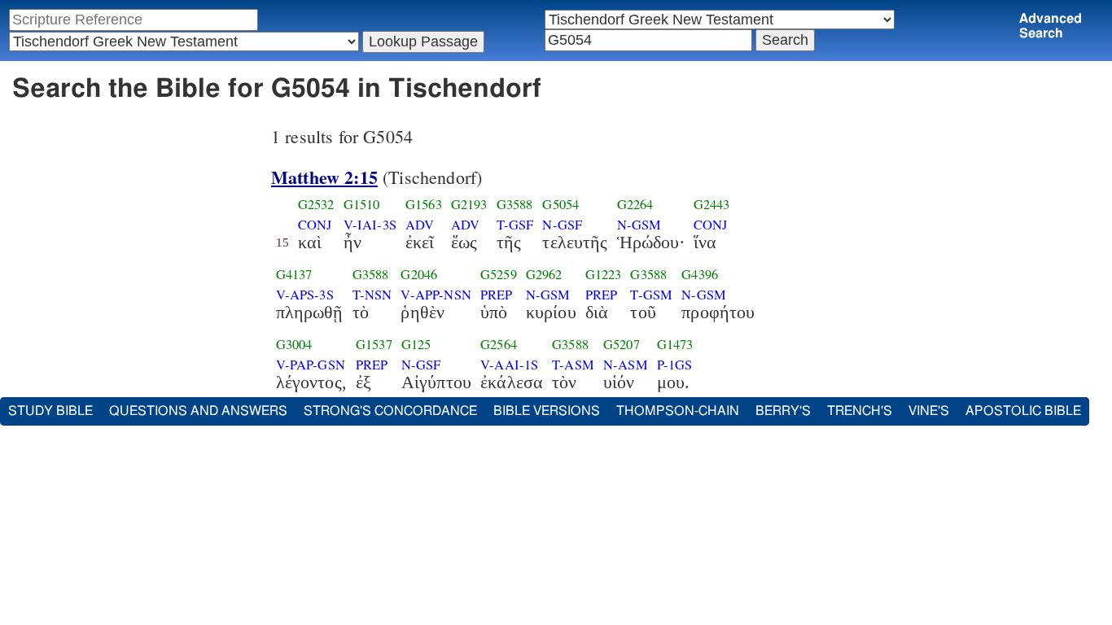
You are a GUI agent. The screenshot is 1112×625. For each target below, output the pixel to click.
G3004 (294, 344)
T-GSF (515, 225)
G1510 (362, 204)
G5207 (621, 344)
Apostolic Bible (1023, 410)
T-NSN (372, 295)
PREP (496, 295)
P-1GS (675, 365)
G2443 (712, 204)
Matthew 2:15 (324, 177)
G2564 (498, 344)
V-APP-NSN (436, 295)
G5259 (498, 274)
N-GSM (639, 225)
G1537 (374, 344)
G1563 (423, 204)
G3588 (515, 204)
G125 (416, 344)
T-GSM (651, 295)
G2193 (469, 204)
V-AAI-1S (509, 365)
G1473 (675, 344)
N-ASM (625, 365)
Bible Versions (546, 410)
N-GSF (562, 225)
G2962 (544, 274)
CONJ (315, 225)
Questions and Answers (198, 410)
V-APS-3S (305, 295)
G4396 (699, 274)
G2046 (419, 274)
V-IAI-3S (370, 225)
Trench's (859, 410)
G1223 (603, 274)
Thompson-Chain (677, 410)
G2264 (635, 204)
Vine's (928, 410)
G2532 (316, 204)
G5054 (560, 204)
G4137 (294, 274)
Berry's (783, 410)
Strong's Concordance (390, 410)
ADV (419, 225)
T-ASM (573, 365)
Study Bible (50, 410)
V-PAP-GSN (310, 365)
